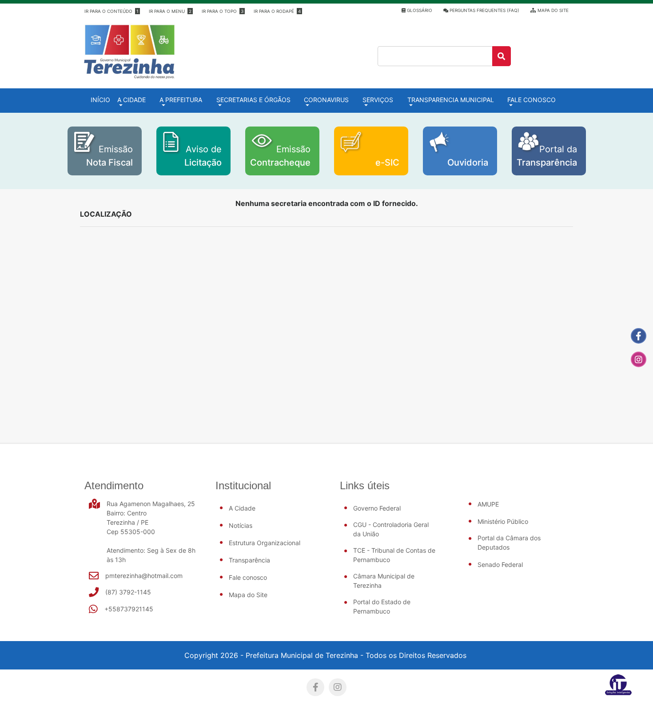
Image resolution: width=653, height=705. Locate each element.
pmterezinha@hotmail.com (144, 575)
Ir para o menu (170, 11)
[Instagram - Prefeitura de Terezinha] (639, 359)
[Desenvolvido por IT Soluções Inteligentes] (618, 684)
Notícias (240, 525)
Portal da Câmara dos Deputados (509, 542)
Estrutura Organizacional (264, 543)
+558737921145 (128, 609)
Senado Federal (500, 564)
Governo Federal (377, 508)
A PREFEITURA (180, 99)
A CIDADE (131, 99)
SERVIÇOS (377, 99)
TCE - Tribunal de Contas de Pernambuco (394, 555)
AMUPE (488, 504)
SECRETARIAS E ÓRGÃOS (253, 99)
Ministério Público (503, 521)
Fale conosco (531, 99)
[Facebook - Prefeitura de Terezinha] (639, 336)
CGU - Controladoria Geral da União (391, 529)
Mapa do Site (552, 10)
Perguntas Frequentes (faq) (483, 10)
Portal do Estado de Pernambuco (381, 606)
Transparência (249, 560)
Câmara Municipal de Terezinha (383, 580)
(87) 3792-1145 (128, 592)
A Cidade (242, 508)
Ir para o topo (222, 11)
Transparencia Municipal (450, 99)
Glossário (419, 10)
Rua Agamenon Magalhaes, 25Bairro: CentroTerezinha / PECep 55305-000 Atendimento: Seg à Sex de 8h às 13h (151, 531)
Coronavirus (326, 99)
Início (102, 99)
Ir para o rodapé (277, 11)
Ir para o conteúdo (111, 11)
